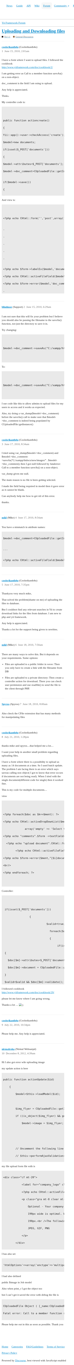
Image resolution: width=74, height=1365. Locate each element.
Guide (19, 5)
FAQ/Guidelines (34, 1346)
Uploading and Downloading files (33, 31)
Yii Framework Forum (13, 22)
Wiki (36, 5)
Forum (46, 5)
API (29, 5)
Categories (17, 1346)
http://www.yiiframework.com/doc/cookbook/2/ (27, 67)
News (9, 5)
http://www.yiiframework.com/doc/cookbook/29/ (28, 992)
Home (5, 1346)
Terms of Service (56, 1346)
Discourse (20, 1360)
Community (60, 5)
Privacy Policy (9, 1353)
